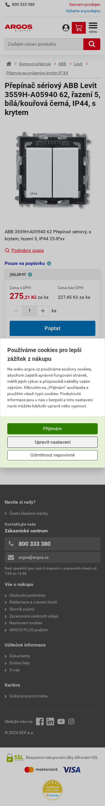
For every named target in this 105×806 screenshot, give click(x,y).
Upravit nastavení (53, 442)
